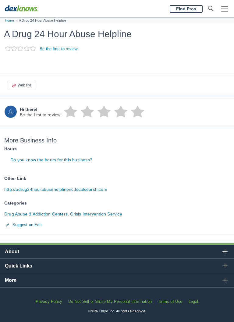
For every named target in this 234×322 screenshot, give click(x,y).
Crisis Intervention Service (96, 214)
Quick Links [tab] (18, 265)
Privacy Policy (49, 301)
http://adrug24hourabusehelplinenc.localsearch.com (55, 189)
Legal (193, 301)
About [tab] (12, 251)
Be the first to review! (59, 49)
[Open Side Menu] (224, 9)
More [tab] (10, 280)
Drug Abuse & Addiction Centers (36, 214)
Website (24, 85)
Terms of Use (170, 301)
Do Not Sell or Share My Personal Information (110, 301)
